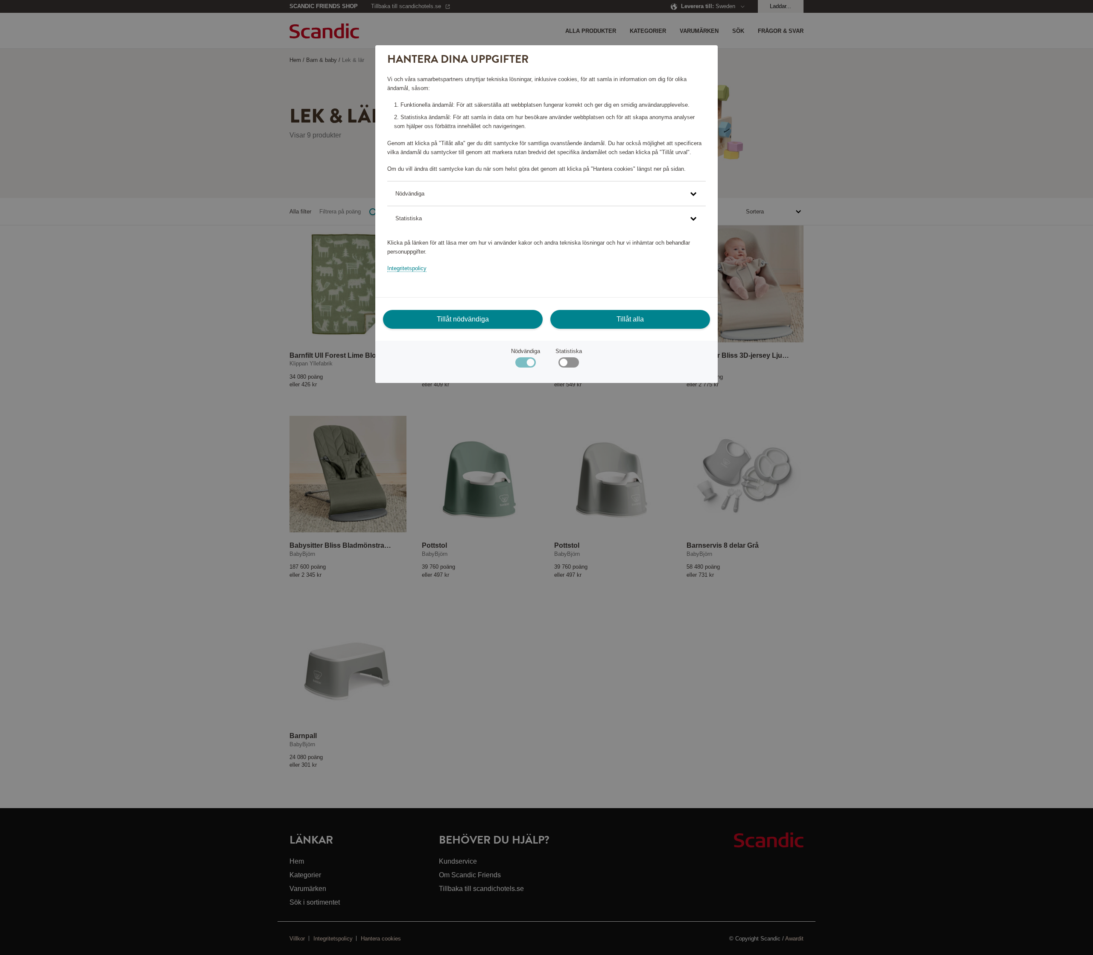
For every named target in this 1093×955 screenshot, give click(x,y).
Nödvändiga (525, 351)
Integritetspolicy (407, 268)
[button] (546, 193)
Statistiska (568, 351)
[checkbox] (568, 364)
